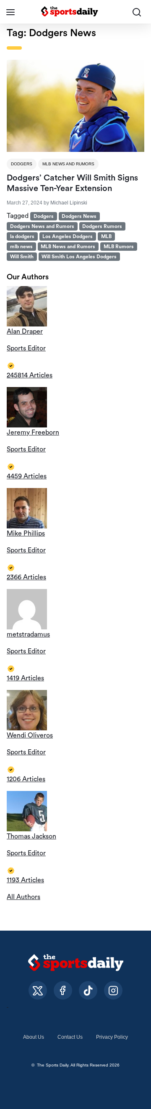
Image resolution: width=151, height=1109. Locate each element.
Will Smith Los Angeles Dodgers (79, 256)
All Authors (23, 897)
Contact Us (70, 1037)
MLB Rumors (119, 246)
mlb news (21, 246)
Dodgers (21, 164)
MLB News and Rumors (68, 164)
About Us (33, 1037)
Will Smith (22, 256)
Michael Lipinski (68, 203)
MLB (106, 236)
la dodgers (22, 236)
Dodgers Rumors (102, 226)
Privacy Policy (112, 1037)
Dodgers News (79, 216)
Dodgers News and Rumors (42, 226)
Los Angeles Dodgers (67, 236)
